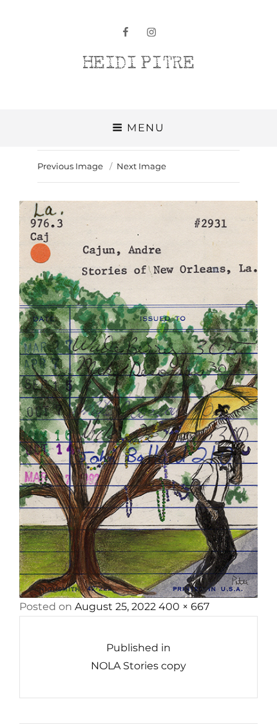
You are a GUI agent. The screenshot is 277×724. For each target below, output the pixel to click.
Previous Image (70, 166)
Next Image (141, 166)
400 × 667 (183, 606)
